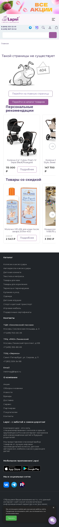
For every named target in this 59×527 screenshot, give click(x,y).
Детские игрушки (12, 300)
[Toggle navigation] (53, 19)
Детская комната (12, 272)
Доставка (8, 400)
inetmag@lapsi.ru (12, 371)
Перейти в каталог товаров (28, 102)
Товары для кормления (15, 284)
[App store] (12, 468)
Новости (8, 392)
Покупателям (10, 412)
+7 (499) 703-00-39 (12, 333)
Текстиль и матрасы (13, 276)
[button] (55, 28)
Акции (6, 384)
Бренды (7, 396)
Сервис (7, 404)
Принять (11, 518)
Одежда (7, 296)
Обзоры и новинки (13, 388)
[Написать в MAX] (36, 28)
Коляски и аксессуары (15, 264)
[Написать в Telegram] (30, 28)
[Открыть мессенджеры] (52, 520)
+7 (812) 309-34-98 (12, 361)
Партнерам (9, 408)
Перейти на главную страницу (30, 93)
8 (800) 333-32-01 (8, 27)
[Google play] (31, 468)
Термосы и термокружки (16, 288)
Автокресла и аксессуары (17, 268)
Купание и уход (11, 292)
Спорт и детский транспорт (17, 304)
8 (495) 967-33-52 (8, 29)
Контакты (8, 416)
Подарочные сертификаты (17, 312)
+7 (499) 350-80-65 (12, 347)
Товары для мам (11, 280)
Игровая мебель (12, 308)
